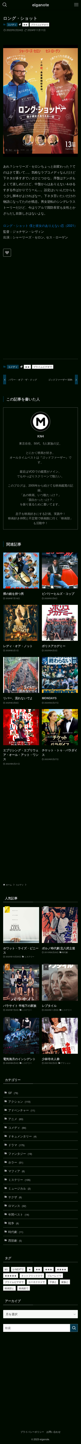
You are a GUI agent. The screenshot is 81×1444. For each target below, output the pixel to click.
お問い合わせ (53, 1432)
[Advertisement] (40, 312)
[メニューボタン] (76, 4)
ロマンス (17, 1206)
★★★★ (61, 1269)
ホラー (15, 1162)
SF (13, 1093)
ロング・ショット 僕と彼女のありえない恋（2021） (40, 225)
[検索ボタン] (4, 4)
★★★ (48, 1269)
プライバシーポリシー (32, 1432)
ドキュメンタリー (22, 1136)
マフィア (16, 1171)
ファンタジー (20, 1153)
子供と (53, 1282)
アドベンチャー (21, 1110)
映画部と (9, 1288)
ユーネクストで (36, 1282)
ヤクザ (15, 1197)
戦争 (13, 1223)
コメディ (12, 24)
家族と (64, 1282)
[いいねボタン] (7, 253)
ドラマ (16, 1145)
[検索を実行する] (74, 1328)
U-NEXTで (18, 1269)
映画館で (23, 1288)
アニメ (15, 1119)
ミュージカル (19, 1188)
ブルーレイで (54, 1275)
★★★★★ (11, 1275)
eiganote (40, 5)
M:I (6, 1269)
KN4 (40, 436)
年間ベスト (18, 1214)
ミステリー (19, 1180)
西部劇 (15, 1240)
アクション (19, 1101)
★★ (25, 24)
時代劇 (15, 1232)
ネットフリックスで (31, 1275)
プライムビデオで (39, 24)
